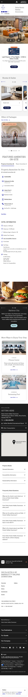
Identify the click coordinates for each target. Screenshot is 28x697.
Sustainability (7, 176)
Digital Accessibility (19, 664)
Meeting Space (8, 199)
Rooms (3, 585)
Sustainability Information (9, 480)
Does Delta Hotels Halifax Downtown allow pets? (12, 506)
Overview (3, 583)
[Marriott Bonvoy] (23, 2)
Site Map (19, 666)
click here (18, 693)
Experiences (4, 591)
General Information (8, 469)
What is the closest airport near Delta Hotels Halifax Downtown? (12, 529)
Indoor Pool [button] (7, 190)
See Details (14, 66)
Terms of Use (20, 661)
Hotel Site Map (4, 668)
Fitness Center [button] (8, 203)
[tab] (7, 164)
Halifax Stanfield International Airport (13, 423)
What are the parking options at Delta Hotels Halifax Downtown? (12, 514)
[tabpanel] (14, 306)
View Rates (7, 107)
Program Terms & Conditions (7, 662)
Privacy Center (18, 662)
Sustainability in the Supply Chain (8, 666)
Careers (13, 661)
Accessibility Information (9, 475)
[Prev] (3, 81)
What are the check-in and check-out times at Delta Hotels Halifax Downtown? (12, 498)
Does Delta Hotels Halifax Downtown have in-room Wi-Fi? (12, 521)
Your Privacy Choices (8, 664)
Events (3, 594)
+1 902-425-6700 (8, 420)
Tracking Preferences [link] (5, 661)
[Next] (24, 81)
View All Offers (4, 120)
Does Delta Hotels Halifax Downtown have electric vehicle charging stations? (12, 537)
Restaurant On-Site (9, 181)
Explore (14, 325)
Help (10, 668)
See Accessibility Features (9, 238)
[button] (17, 2)
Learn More (13, 369)
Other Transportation (9, 428)
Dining (2, 588)
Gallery (16, 583)
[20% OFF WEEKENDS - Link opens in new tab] (14, 134)
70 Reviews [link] (6, 13)
